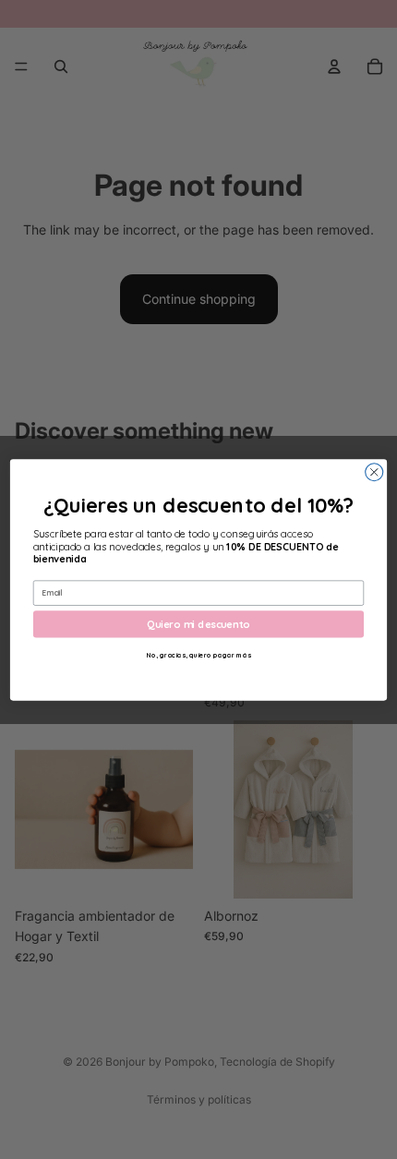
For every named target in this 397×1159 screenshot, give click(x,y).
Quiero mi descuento (198, 623)
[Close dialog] (374, 471)
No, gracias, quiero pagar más (199, 654)
